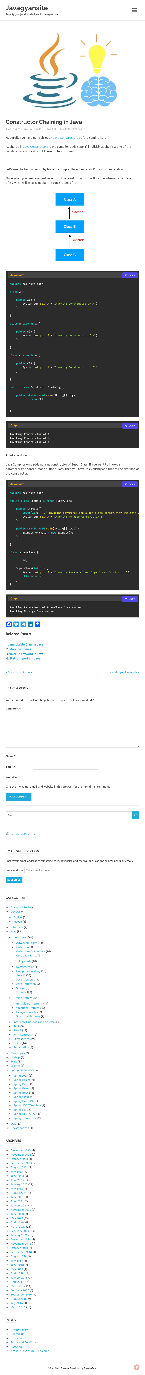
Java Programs (25, 979)
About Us (16, 1346)
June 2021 (17, 1197)
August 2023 (19, 1167)
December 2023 (21, 1150)
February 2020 (20, 1230)
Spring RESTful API (25, 1113)
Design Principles (27, 1012)
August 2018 (19, 1256)
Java (48, 128)
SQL (13, 1123)
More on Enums (20, 649)
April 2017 (17, 1281)
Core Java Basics (75, 128)
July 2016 (17, 1303)
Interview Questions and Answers (34, 1021)
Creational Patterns (28, 1007)
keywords (25, 961)
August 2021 (19, 1192)
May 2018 (17, 1269)
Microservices (22, 1038)
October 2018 (19, 1247)
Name (11, 756)
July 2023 (17, 1171)
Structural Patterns (28, 1016)
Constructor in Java (19, 672)
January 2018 (19, 1277)
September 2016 (21, 1294)
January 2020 (19, 1235)
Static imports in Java (24, 658)
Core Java (58, 128)
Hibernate (17, 927)
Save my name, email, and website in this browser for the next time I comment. (60, 786)
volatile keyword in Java (26, 654)
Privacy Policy (19, 1329)
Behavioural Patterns (29, 1003)
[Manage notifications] (137, 1367)
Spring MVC (20, 1109)
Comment (13, 708)
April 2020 (17, 1222)
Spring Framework (22, 1069)
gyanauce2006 (32, 128)
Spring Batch (21, 1084)
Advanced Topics (21, 907)
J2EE (16, 1026)
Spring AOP (20, 1075)
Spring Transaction (25, 1118)
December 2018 (21, 1239)
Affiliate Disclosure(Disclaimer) (30, 1350)
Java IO (20, 975)
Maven (17, 921)
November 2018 (21, 1243)
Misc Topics (18, 1053)
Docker (17, 917)
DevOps (16, 911)
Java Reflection (26, 983)
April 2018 (17, 1273)
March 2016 (18, 1307)
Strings (20, 988)
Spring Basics (21, 1079)
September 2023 (21, 1163)
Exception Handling (28, 971)
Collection (22, 947)
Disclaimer (17, 1338)
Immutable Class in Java (26, 644)
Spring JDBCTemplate (27, 1105)
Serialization (21, 1047)
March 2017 (18, 1286)
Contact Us (17, 1333)
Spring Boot (20, 1092)
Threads (21, 992)
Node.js (15, 1057)
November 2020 (21, 1209)
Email (10, 766)
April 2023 (17, 1180)
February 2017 (20, 1290)
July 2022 (17, 1188)
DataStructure (25, 966)
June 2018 (17, 1264)
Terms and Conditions (24, 1342)
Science (15, 1065)
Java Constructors (65, 137)
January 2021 (19, 1205)
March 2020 (18, 1226)
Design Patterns (23, 997)
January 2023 (19, 1184)
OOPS (17, 1043)
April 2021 (17, 1201)
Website (11, 777)
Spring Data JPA (23, 1101)
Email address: (15, 870)
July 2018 (17, 1260)
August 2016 (19, 1298)
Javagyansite (27, 8)
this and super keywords (122, 672)
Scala (14, 1061)
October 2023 (19, 1158)
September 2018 (21, 1252)
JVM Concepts (22, 1034)
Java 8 (17, 1030)
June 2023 (17, 1175)
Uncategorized (20, 1127)
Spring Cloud (21, 1096)
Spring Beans (21, 1088)
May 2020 (17, 1218)
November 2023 (21, 1154)
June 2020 (17, 1213)
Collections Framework (30, 951)
